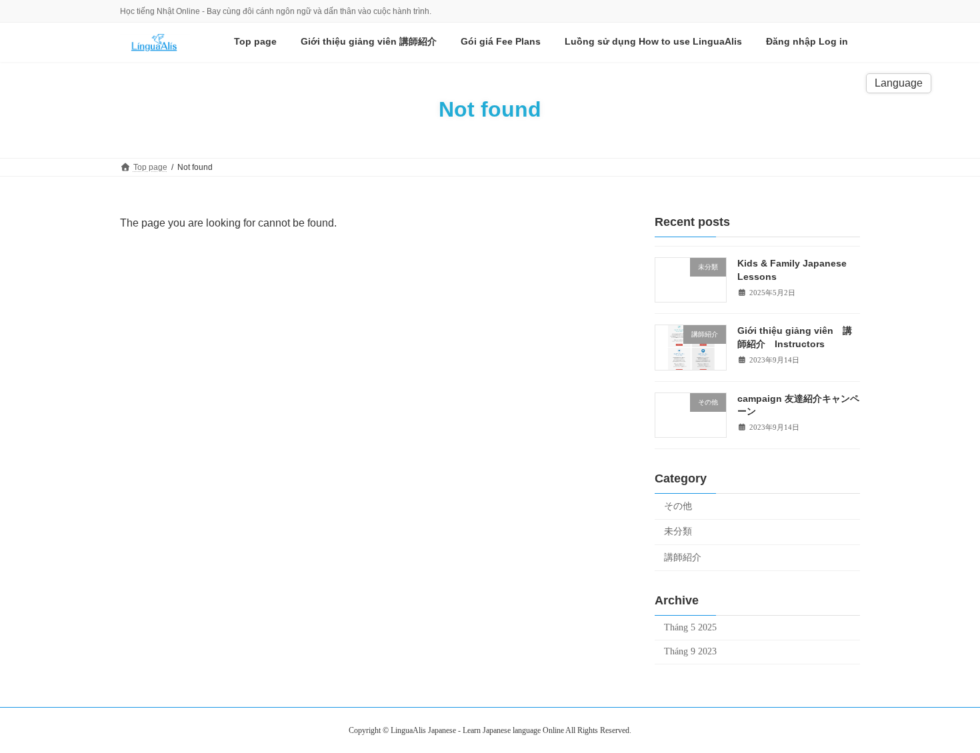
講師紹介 (682, 557)
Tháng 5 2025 (690, 627)
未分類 (678, 531)
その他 (678, 505)
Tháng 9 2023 (690, 651)
